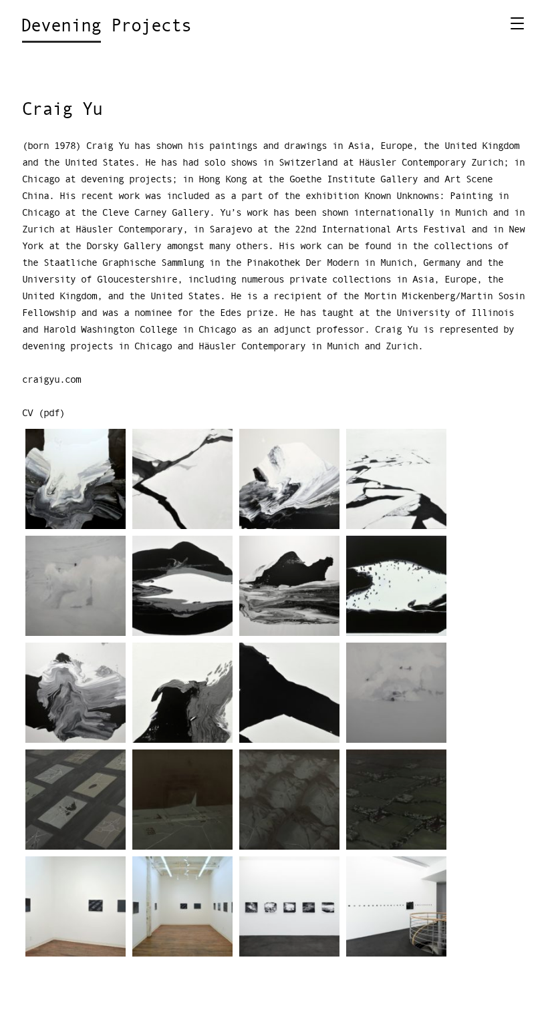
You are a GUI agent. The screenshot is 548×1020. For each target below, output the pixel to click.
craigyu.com (51, 380)
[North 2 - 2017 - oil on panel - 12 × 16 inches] (75, 585)
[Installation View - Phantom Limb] (75, 906)
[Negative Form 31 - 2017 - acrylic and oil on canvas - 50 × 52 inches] (289, 479)
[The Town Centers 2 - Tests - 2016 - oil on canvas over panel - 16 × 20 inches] (396, 799)
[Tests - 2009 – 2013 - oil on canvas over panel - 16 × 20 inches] (75, 799)
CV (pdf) (43, 413)
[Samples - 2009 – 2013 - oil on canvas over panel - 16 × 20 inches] (289, 799)
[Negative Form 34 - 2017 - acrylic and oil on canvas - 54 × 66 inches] (75, 479)
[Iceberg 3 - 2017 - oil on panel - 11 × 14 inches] (396, 479)
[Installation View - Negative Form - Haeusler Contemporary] (289, 906)
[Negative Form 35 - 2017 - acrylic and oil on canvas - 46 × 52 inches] (289, 585)
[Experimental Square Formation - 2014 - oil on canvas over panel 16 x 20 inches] (182, 799)
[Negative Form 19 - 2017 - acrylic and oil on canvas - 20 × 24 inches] (396, 585)
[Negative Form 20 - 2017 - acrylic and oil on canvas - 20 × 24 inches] (182, 692)
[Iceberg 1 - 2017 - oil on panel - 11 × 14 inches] (289, 692)
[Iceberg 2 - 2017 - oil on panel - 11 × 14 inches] (182, 479)
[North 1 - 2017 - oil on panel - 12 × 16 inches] (396, 692)
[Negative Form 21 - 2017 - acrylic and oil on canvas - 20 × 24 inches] (182, 585)
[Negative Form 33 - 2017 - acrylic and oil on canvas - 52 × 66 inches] (75, 692)
